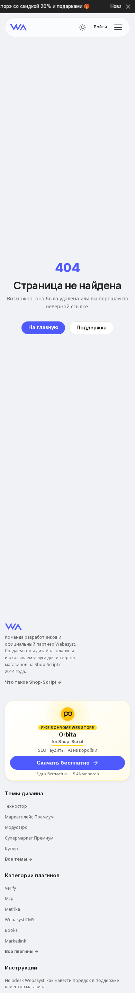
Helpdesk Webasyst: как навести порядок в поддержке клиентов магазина (62, 983)
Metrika (12, 909)
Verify (10, 888)
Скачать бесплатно (63, 763)
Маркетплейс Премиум (29, 817)
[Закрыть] (128, 6)
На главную (43, 327)
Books (11, 930)
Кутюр (11, 849)
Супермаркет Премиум (29, 838)
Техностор (16, 806)
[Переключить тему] (83, 27)
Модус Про (16, 827)
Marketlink (15, 941)
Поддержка (91, 327)
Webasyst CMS (19, 919)
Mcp (9, 898)
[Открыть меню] (118, 27)
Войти (100, 27)
